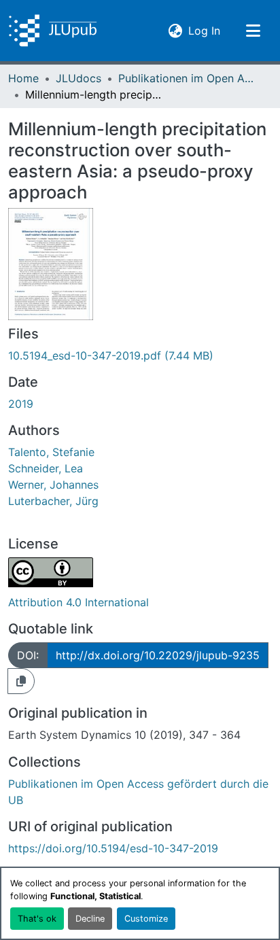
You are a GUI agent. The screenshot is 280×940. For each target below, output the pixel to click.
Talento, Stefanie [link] (51, 452)
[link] (140, 355)
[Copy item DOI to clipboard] (21, 681)
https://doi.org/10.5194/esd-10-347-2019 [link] (113, 848)
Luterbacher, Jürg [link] (53, 501)
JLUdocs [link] (78, 78)
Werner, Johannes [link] (53, 484)
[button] (52, 31)
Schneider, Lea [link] (45, 468)
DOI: (28, 655)
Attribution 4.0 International (78, 602)
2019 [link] (20, 404)
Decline (90, 918)
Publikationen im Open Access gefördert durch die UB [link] (186, 78)
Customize (146, 918)
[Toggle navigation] (253, 30)
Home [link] (23, 78)
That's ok (37, 918)
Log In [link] (204, 30)
